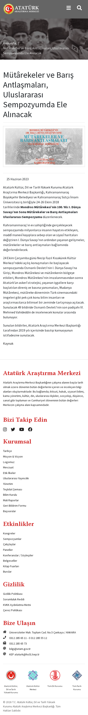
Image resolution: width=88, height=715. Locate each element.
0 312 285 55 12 (38, 638)
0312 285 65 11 (18, 638)
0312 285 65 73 (18, 643)
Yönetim (8, 484)
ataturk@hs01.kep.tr (27, 654)
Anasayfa (9, 43)
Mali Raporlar (11, 500)
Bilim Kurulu (10, 495)
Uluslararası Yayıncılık (16, 478)
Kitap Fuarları (11, 566)
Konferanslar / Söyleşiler (18, 555)
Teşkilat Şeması (12, 489)
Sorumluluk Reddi (13, 599)
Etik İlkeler (9, 473)
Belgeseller (10, 561)
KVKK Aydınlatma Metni (17, 605)
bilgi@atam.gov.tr (20, 649)
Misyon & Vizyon (13, 456)
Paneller (8, 550)
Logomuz (9, 462)
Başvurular (9, 511)
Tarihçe (7, 451)
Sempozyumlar (12, 539)
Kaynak (8, 343)
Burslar (7, 571)
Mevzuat (8, 467)
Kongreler (9, 533)
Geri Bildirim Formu (14, 505)
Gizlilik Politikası (13, 594)
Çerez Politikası (12, 610)
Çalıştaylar (9, 544)
